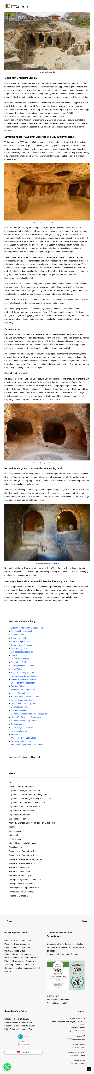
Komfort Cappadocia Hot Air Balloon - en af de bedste (32, 823)
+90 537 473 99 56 (77, 1055)
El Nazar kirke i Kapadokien (23, 690)
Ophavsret (13, 835)
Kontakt (12, 827)
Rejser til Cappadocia (18, 896)
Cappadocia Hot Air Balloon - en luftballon (27, 803)
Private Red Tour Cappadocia (22, 892)
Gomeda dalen (17, 635)
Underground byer (45, 94)
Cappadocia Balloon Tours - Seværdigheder (28, 794)
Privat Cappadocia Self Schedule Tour (25, 859)
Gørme (14, 655)
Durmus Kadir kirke (19, 707)
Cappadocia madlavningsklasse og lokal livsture (30, 799)
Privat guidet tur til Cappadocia (22, 884)
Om (10, 782)
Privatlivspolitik (15, 847)
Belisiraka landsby (19, 731)
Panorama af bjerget (20, 659)
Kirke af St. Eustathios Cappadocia (26, 717)
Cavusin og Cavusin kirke (22, 728)
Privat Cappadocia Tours (19, 871)
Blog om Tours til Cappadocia (21, 786)
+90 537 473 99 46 (77, 1064)
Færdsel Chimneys (19, 686)
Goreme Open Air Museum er (23, 645)
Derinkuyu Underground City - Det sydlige (29, 714)
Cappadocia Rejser (17, 819)
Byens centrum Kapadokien (23, 683)
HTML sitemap (15, 839)
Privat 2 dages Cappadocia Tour (23, 851)
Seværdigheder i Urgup (21, 741)
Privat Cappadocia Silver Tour (22, 863)
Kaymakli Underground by (22, 672)
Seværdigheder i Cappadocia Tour (24, 888)
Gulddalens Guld (18, 662)
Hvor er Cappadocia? (20, 693)
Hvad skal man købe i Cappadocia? (26, 697)
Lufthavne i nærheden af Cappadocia (27, 628)
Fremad (14, 734)
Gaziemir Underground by (22, 631)
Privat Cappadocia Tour (19, 867)
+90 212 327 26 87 (77, 1047)
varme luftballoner (12, 87)
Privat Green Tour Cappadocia (22, 876)
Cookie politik (15, 831)
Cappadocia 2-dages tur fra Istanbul (24, 790)
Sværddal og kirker (19, 648)
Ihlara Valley (16, 669)
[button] (7, 1067)
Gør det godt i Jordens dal (22, 652)
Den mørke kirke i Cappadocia (24, 721)
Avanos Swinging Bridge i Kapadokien (28, 745)
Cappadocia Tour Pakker (19, 815)
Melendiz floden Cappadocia (23, 679)
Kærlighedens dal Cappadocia (24, 676)
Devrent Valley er (18, 710)
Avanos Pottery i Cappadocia (23, 738)
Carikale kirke (17, 724)
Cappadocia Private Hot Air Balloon (24, 807)
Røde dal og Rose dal (20, 642)
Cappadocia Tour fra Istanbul (21, 811)
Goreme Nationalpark (20, 638)
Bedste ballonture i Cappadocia (24, 703)
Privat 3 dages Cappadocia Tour (23, 855)
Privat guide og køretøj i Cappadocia (25, 880)
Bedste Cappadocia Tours (22, 700)
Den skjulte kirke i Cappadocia (24, 666)
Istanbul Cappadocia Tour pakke (23, 843)
